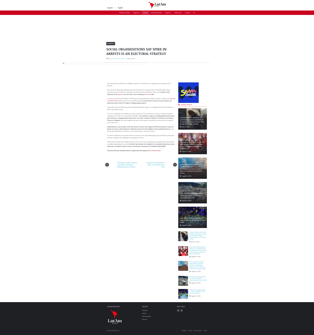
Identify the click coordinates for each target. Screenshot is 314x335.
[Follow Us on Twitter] (181, 310)
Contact (190, 330)
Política (145, 13)
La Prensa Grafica (155, 150)
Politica (144, 313)
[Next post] (175, 164)
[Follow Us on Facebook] (178, 310)
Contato (187, 13)
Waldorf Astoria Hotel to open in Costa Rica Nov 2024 (155, 164)
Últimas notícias (124, 13)
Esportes (168, 13)
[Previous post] (107, 164)
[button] (194, 12)
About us (184, 330)
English (120, 8)
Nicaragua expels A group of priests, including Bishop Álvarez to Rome (127, 164)
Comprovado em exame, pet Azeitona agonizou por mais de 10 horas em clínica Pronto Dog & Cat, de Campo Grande (192, 120)
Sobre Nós (178, 13)
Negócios (136, 13)
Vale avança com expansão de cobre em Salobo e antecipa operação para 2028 (191, 195)
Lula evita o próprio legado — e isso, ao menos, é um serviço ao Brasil (192, 220)
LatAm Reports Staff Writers (118, 58)
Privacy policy (198, 330)
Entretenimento (156, 13)
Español (110, 8)
